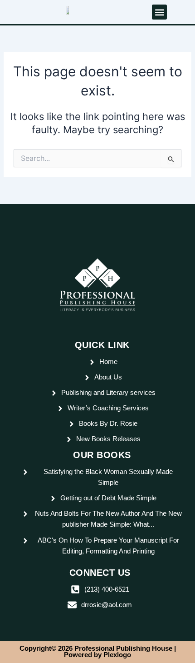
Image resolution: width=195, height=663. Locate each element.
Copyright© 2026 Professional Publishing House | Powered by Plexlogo (98, 652)
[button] (159, 12)
